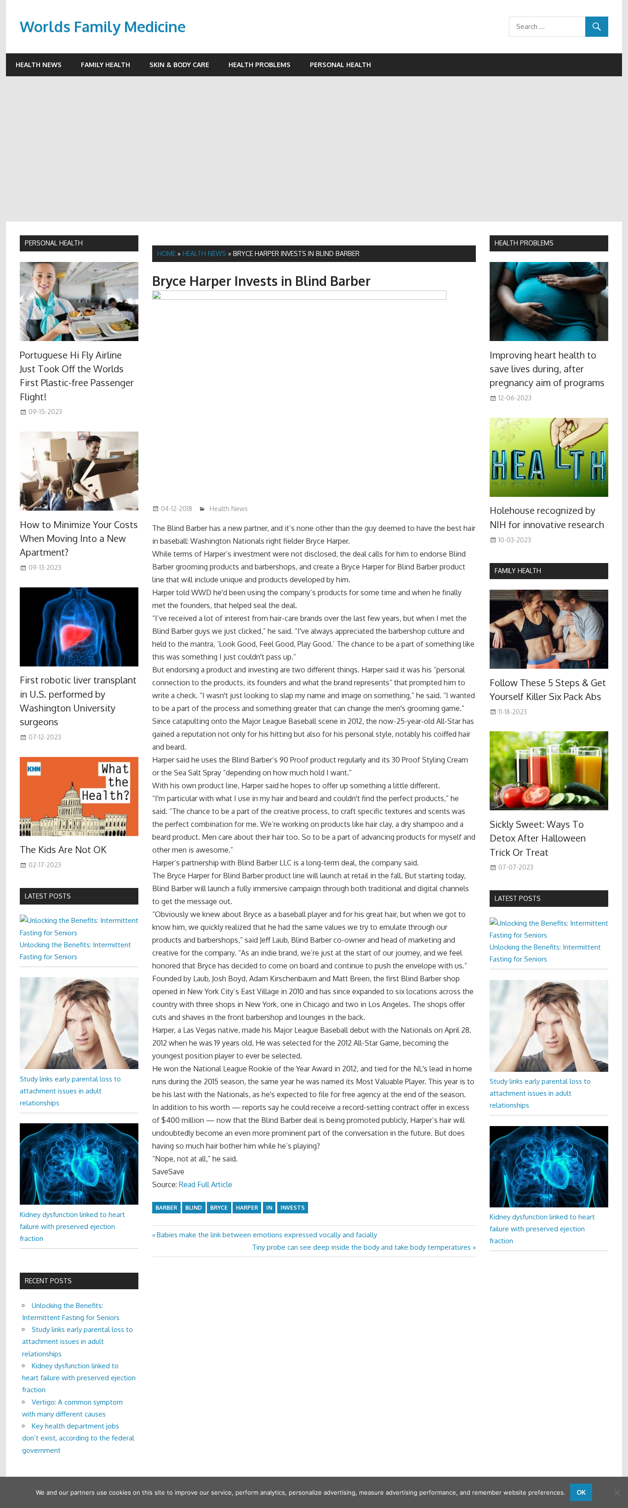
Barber (166, 1207)
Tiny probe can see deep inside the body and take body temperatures (361, 1247)
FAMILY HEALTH (518, 571)
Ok (581, 1492)
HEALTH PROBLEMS (524, 243)
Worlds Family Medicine (103, 26)
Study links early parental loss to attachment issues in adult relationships (70, 1091)
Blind (193, 1207)
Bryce (219, 1207)
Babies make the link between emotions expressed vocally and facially (266, 1234)
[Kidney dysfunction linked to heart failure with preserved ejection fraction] (79, 1202)
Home (166, 253)
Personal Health (340, 64)
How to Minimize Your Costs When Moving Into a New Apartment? (79, 538)
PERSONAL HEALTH (54, 243)
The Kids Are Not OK (63, 849)
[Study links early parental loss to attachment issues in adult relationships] (79, 1066)
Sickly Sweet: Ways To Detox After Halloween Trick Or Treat (538, 838)
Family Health (105, 64)
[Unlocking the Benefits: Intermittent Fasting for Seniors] (79, 932)
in (269, 1207)
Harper (247, 1207)
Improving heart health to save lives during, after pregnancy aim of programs (547, 369)
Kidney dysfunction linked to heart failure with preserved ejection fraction (72, 1226)
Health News (39, 64)
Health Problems (259, 64)
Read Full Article (205, 1184)
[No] (616, 1492)
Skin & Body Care (179, 64)
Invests (292, 1207)
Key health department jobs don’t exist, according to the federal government (78, 1438)
